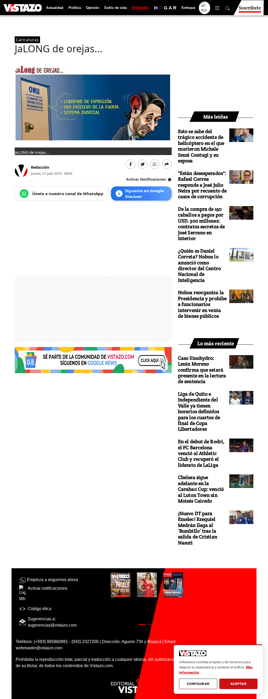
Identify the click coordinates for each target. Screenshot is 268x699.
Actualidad (54, 8)
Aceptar (238, 684)
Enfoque (188, 8)
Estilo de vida (115, 8)
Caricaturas (27, 40)
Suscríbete (250, 8)
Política (75, 8)
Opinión (92, 8)
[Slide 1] (142, 625)
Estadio (140, 7)
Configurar (198, 684)
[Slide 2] (151, 625)
